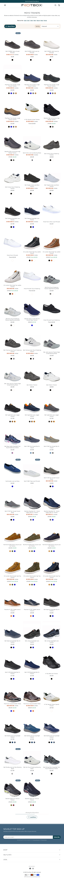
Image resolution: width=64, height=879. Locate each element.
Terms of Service (36, 840)
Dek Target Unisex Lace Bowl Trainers (32, 185)
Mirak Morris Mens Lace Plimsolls (51, 221)
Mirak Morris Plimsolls (12, 255)
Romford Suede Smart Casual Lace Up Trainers (12, 545)
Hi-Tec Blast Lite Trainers (51, 673)
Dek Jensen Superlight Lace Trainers (32, 641)
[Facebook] (30, 868)
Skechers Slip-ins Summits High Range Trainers (51, 119)
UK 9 (35, 20)
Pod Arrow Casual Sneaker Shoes (12, 703)
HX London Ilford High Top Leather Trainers (32, 252)
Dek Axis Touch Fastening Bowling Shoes (32, 768)
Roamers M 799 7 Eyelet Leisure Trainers (12, 610)
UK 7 (28, 20)
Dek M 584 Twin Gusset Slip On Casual (32, 447)
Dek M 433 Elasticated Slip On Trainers (12, 673)
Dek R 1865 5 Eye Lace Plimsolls (32, 481)
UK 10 (38, 20)
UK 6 (25, 20)
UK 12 (45, 20)
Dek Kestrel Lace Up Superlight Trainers (12, 736)
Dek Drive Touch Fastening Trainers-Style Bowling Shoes (51, 288)
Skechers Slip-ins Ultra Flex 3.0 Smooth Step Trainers (32, 319)
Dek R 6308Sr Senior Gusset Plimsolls (12, 52)
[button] (6, 5)
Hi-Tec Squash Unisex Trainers (32, 119)
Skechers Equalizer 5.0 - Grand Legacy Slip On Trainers (32, 512)
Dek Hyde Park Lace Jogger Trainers (12, 415)
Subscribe (57, 837)
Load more (33, 817)
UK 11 (41, 20)
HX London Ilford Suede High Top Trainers (12, 576)
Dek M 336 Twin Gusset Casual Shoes (51, 478)
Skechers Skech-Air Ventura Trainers (12, 799)
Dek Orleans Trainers (32, 385)
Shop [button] (5, 850)
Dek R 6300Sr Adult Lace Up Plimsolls (32, 52)
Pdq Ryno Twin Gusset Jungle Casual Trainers (12, 85)
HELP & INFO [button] (7, 855)
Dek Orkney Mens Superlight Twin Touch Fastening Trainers (51, 768)
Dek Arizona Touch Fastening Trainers (51, 154)
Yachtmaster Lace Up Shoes (12, 481)
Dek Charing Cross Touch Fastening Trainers (12, 350)
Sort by (38, 26)
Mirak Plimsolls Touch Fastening (32, 288)
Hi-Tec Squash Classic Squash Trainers (51, 705)
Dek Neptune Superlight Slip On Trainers (52, 610)
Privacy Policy (44, 840)
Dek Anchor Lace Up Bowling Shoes (32, 153)
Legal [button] (5, 859)
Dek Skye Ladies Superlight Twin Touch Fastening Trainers (12, 447)
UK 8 (31, 20)
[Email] (33, 868)
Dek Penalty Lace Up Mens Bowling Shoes (12, 768)
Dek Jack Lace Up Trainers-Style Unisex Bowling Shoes (51, 352)
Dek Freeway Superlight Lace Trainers (12, 219)
